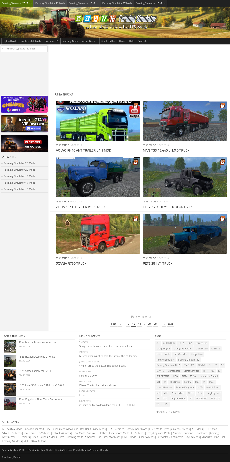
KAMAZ (188, 382)
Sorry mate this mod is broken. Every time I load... (107, 346)
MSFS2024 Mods (12, 429)
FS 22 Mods (138, 433)
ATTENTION (169, 343)
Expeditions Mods (119, 433)
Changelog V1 (163, 348)
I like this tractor (88, 375)
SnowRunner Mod (34, 429)
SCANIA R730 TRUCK (71, 263)
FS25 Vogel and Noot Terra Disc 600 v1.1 (42, 399)
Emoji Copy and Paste (158, 433)
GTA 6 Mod (211, 429)
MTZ (166, 393)
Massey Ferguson (185, 387)
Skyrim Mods (192, 437)
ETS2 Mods (79, 433)
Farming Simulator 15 (188, 359)
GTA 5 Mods (129, 437)
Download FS (52, 41)
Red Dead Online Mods (93, 429)
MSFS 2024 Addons (35, 441)
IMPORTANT (162, 376)
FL (210, 365)
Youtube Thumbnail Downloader (190, 433)
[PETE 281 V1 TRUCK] (185, 234)
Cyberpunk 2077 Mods (177, 429)
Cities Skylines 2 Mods (44, 437)
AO (157, 343)
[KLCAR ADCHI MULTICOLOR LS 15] (185, 177)
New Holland (178, 393)
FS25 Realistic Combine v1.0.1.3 (37, 356)
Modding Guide (70, 41)
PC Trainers (23, 437)
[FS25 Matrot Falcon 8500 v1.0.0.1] (10, 346)
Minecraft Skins (210, 437)
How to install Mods (30, 41)
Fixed (82, 395)
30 (155, 323)
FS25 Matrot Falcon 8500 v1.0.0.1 (38, 342)
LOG (197, 382)
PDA (199, 393)
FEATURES (189, 365)
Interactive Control (209, 376)
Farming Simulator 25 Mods (14, 450)
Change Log (201, 343)
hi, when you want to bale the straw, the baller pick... (109, 356)
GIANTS (160, 370)
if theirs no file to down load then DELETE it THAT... (108, 405)
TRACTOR (215, 398)
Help (131, 41)
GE (222, 365)
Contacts (142, 41)
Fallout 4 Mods (146, 437)
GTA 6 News (173, 411)
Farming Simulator (165, 359)
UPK (166, 404)
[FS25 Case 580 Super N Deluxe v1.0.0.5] (10, 389)
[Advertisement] (141, 68)
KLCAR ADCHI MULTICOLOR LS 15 (167, 207)
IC (219, 370)
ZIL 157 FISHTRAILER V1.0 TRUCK (80, 207)
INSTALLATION (188, 376)
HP (204, 370)
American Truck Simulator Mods (102, 437)
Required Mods (178, 398)
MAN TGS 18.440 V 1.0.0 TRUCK (166, 150)
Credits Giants (163, 354)
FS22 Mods (155, 429)
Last (170, 323)
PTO (165, 398)
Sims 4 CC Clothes (97, 433)
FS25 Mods (44, 433)
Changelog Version (183, 348)
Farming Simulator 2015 (168, 365)
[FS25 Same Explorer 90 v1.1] (10, 375)
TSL (158, 404)
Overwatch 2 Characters (169, 437)
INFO (175, 376)
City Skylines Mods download (62, 429)
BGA (190, 343)
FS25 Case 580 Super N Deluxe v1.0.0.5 (41, 385)
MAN (211, 382)
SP (191, 398)
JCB (158, 382)
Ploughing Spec (213, 393)
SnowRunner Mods (136, 429)
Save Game (29, 433)
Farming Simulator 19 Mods (19, 176)
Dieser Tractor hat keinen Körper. (98, 385)
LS (204, 382)
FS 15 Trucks (62, 145)
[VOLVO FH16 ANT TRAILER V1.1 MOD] (98, 121)
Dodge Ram (197, 354)
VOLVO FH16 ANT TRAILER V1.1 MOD (83, 150)
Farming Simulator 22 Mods (19, 169)
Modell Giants (213, 387)
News (122, 41)
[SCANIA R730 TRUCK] (98, 234)
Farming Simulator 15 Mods (19, 189)
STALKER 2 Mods (12, 433)
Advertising (7, 457)
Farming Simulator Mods (16, 3)
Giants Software (191, 370)
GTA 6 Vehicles (115, 429)
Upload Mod (9, 41)
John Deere (174, 382)
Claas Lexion (202, 348)
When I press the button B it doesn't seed (102, 365)
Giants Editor (108, 41)
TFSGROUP (201, 398)
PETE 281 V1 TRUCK (158, 263)
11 (139, 323)
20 (149, 323)
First (113, 323)
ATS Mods (197, 429)
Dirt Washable (180, 354)
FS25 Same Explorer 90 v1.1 (35, 370)
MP (158, 393)
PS (157, 398)
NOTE (191, 393)
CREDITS (215, 348)
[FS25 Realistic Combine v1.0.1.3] (10, 361)
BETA (181, 343)
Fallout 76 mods (61, 433)
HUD (212, 370)
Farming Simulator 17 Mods (19, 182)
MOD (200, 387)
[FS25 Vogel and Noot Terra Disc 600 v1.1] (10, 403)
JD (165, 382)
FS (216, 365)
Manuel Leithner (164, 387)
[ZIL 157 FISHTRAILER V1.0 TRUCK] (98, 177)
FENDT (201, 365)
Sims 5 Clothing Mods (71, 437)
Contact (17, 457)
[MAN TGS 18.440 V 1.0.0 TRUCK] (185, 121)
